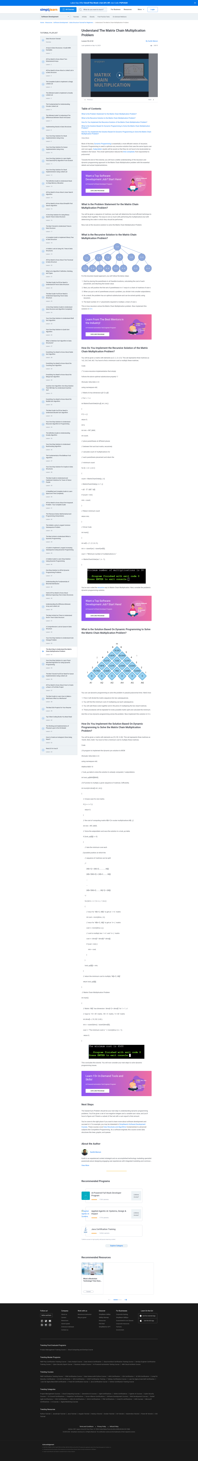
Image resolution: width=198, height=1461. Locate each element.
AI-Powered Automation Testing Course (106, 1364)
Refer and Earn (46, 1315)
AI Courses (55, 1402)
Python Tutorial (45, 1414)
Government (120, 1330)
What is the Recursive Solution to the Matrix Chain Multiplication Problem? (108, 118)
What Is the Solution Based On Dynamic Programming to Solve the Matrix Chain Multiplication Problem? (115, 127)
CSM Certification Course (73, 1376)
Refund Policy (114, 1426)
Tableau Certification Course (116, 1379)
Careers (63, 1317)
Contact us (64, 1330)
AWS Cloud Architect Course (131, 1364)
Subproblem (97, 149)
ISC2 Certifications (61, 1399)
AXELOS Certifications (77, 1399)
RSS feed (102, 1323)
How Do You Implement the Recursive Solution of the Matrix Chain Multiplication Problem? (114, 122)
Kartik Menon (95, 1152)
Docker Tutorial (109, 1414)
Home (42, 22)
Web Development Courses (139, 1396)
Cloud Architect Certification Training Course (118, 1362)
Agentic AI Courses (135, 1394)
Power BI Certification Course (78, 1382)
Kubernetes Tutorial (132, 1414)
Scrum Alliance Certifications (95, 1396)
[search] (80, 9)
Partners (119, 1327)
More (140, 9)
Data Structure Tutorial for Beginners (81, 22)
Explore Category (116, 1246)
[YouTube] (50, 1321)
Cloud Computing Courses (71, 1394)
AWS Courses (138, 1399)
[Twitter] (46, 1321)
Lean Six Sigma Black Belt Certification (53, 1382)
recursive (101, 588)
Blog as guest (82, 1317)
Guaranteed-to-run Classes (124, 1320)
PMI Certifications (109, 1399)
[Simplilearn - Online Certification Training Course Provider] (48, 9)
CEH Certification (128, 1376)
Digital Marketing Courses (69, 1402)
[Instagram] (50, 1325)
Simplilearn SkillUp (104, 1314)
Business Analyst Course (82, 1364)
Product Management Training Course (53, 1350)
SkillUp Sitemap (104, 1317)
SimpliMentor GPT (104, 1327)
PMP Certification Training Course (51, 1376)
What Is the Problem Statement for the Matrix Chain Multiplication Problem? (109, 114)
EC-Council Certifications (56, 1396)
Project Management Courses (50, 1394)
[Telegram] (46, 1325)
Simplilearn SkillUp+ (122, 1317)
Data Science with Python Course (95, 1376)
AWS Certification (114, 1376)
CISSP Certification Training (96, 1379)
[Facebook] (42, 1321)
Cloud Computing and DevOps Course (80, 1350)
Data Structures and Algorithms (114, 1127)
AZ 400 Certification (63, 1379)
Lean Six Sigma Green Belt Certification (142, 1379)
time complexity (129, 152)
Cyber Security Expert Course (62, 1364)
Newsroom (64, 1320)
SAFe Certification (79, 1379)
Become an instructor (84, 1314)
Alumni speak (65, 1323)
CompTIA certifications (124, 1399)
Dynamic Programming (102, 144)
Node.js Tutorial (96, 1414)
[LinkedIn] (42, 1325)
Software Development (61, 22)
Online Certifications (120, 1394)
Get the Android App (149, 1316)
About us (64, 1314)
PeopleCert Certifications (75, 1396)
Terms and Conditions (86, 1426)
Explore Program (97, 190)
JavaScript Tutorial (59, 1414)
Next (149, 99)
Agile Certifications (105, 1394)
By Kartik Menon (152, 41)
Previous (90, 99)
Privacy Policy (101, 1426)
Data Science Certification (92, 1362)
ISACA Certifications (93, 1399)
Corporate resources (122, 1323)
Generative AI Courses (89, 1394)
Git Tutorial (120, 1414)
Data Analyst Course (75, 1362)
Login (153, 9)
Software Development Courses (117, 1396)
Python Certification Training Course (122, 1382)
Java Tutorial (72, 1414)
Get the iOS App (149, 1320)
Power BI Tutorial (147, 1414)
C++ (90, 309)
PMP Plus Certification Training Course (53, 1362)
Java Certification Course (98, 1382)
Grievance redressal (67, 1327)
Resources (128, 9)
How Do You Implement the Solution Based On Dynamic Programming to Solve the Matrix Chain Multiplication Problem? (116, 133)
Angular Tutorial (83, 1414)
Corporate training (122, 1314)
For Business (115, 9)
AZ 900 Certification (142, 1376)
